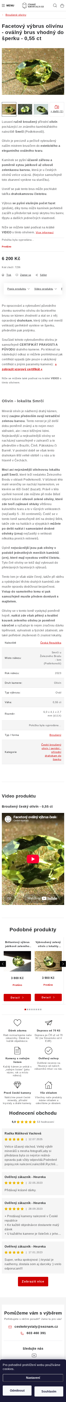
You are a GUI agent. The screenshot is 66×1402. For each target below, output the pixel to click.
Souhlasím (48, 1391)
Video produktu (43, 288)
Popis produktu (16, 288)
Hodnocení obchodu (33, 1113)
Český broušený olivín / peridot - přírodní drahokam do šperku (51, 752)
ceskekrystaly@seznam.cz (36, 1326)
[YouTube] (34, 1355)
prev (3, 964)
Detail (15, 997)
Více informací (45, 232)
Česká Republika (50, 642)
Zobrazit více (33, 1281)
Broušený (55, 734)
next (63, 964)
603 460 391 (36, 1333)
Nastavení (33, 1377)
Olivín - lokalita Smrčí (23, 401)
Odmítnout (17, 1390)
